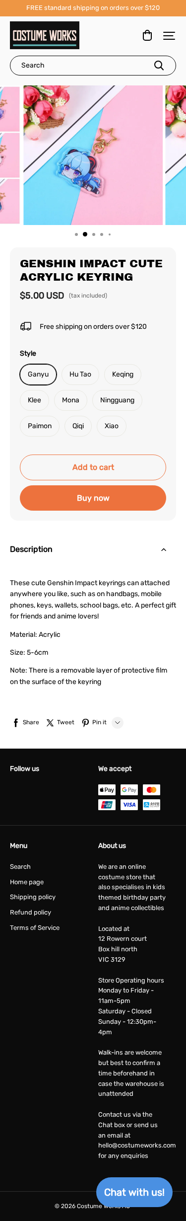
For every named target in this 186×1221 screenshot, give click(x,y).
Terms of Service (35, 927)
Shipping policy (33, 897)
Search (20, 866)
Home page (27, 882)
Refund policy (30, 912)
